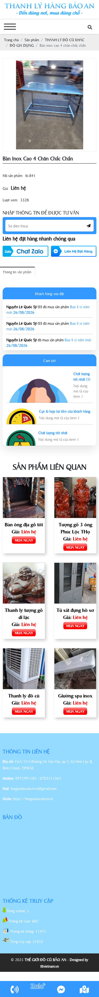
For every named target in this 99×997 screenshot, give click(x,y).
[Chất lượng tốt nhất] (21, 432)
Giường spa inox (75, 695)
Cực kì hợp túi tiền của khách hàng (64, 410)
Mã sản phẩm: (13, 175)
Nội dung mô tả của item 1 (80, 390)
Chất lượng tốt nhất (52, 432)
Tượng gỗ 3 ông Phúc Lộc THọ (75, 527)
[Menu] (10, 27)
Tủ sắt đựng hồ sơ (75, 610)
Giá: (5, 188)
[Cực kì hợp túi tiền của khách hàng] (21, 411)
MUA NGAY (24, 540)
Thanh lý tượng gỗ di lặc (24, 613)
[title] (14, 989)
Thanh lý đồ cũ (23, 695)
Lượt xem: (10, 199)
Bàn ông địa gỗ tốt (24, 524)
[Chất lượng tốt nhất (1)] (38, 381)
